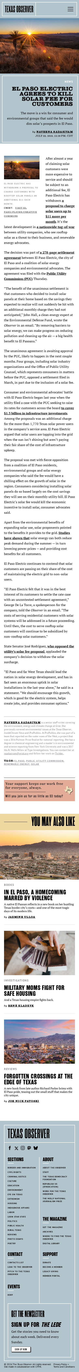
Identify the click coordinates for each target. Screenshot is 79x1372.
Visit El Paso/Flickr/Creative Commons (20, 212)
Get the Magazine (53, 1227)
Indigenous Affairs (18, 1208)
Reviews (10, 1069)
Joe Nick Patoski (23, 1101)
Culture (12, 1181)
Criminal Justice (17, 1176)
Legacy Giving (50, 1271)
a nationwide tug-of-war (56, 227)
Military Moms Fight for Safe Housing (34, 990)
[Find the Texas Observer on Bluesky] (36, 1148)
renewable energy (17, 764)
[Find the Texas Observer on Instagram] (23, 1148)
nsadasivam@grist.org (16, 753)
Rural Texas (14, 1230)
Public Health (16, 1225)
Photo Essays (15, 1239)
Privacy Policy (60, 1364)
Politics (12, 1221)
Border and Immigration (22, 1167)
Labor (11, 1212)
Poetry (12, 1243)
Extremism (13, 1199)
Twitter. (59, 753)
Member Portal (51, 1276)
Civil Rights (14, 1172)
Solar (35, 764)
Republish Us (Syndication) (50, 1185)
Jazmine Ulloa (21, 917)
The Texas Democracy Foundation (55, 1178)
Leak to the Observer (20, 1267)
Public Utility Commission (45, 760)
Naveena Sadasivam (54, 131)
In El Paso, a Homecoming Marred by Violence (35, 895)
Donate (47, 1262)
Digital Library (51, 1243)
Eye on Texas (15, 1194)
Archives (48, 1231)
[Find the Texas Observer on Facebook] (10, 1148)
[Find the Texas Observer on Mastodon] (29, 1148)
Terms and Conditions (64, 1366)
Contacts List (16, 1262)
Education (13, 1185)
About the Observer (54, 1167)
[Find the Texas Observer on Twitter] (16, 1148)
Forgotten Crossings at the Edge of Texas (38, 1079)
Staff (46, 1172)
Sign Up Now (21, 1349)
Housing (12, 1203)
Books (9, 885)
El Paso (19, 760)
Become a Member (53, 1267)
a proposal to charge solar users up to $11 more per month (60, 211)
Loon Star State (17, 1216)
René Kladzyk (21, 1005)
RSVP (10, 1295)
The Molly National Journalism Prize (54, 1200)
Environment (15, 1190)
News (69, 81)
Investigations (16, 980)
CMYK (38, 1366)
